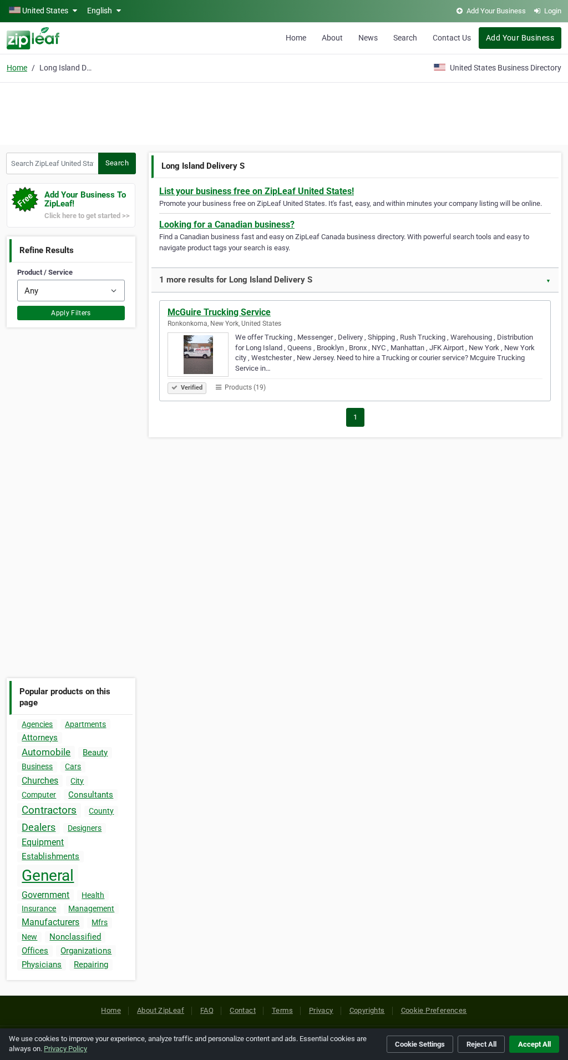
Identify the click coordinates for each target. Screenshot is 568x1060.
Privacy (321, 1010)
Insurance (39, 908)
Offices (35, 951)
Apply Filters (71, 313)
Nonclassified (75, 937)
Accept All (534, 1044)
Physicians (42, 965)
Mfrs (100, 922)
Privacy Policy (65, 1048)
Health (93, 895)
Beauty (95, 753)
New (29, 936)
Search (405, 37)
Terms (282, 1010)
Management (91, 908)
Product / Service (45, 272)
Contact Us (452, 37)
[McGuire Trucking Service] (201, 356)
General (48, 875)
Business (37, 766)
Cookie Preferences (434, 1010)
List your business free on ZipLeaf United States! (256, 191)
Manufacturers (50, 922)
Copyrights (367, 1010)
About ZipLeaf (160, 1010)
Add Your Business (520, 37)
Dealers (38, 827)
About (332, 37)
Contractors (49, 810)
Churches (40, 780)
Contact (243, 1010)
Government (45, 895)
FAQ (207, 1010)
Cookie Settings (420, 1044)
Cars (73, 766)
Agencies (37, 724)
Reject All (481, 1044)
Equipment (43, 842)
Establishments (50, 856)
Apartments (85, 724)
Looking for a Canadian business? (227, 224)
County (101, 810)
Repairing (91, 965)
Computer (39, 794)
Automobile (46, 752)
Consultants (90, 795)
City (77, 780)
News (368, 37)
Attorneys (40, 738)
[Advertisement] (284, 112)
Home (296, 37)
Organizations (85, 951)
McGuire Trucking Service (219, 312)
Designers (85, 828)
